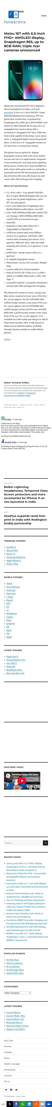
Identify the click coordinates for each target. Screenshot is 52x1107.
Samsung (10, 590)
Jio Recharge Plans (15, 970)
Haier (9, 620)
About (7, 1058)
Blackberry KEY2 (14, 670)
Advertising (9, 1070)
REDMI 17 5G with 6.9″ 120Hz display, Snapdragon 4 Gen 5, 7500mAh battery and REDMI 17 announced (27, 936)
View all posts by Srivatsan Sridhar (17, 396)
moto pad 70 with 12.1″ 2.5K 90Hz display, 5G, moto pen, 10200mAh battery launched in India (27, 886)
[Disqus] (26, 445)
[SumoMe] (48, 1104)
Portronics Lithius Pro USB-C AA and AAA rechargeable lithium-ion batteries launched (26, 876)
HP (7, 627)
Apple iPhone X (13, 560)
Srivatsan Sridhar (10, 405)
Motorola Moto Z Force (17, 1026)
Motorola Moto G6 (15, 673)
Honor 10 (10, 554)
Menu (44, 16)
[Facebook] (16, 1104)
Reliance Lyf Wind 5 (15, 1029)
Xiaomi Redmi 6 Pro (15, 660)
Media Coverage (12, 1064)
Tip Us (7, 1081)
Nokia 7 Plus (12, 564)
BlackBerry (11, 613)
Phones (7, 1046)
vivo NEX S (11, 663)
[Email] (42, 1104)
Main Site (8, 1040)
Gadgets (8, 1052)
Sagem (9, 617)
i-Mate (9, 597)
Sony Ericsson (13, 587)
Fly (7, 633)
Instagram (32, 393)
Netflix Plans (12, 960)
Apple (9, 637)
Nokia (9, 583)
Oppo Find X (12, 656)
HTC (8, 603)
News (42, 405)
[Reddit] (36, 1104)
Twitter (21, 393)
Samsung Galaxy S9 (15, 557)
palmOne (10, 623)
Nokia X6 (10, 666)
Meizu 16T (8, 407)
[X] (10, 1104)
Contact (8, 1075)
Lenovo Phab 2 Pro (15, 1019)
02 (7, 610)
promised (8, 112)
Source (7, 339)
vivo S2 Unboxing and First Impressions (25, 900)
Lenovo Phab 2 (13, 1012)
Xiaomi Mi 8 (12, 550)
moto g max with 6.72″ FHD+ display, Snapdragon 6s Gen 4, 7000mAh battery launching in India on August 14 (25, 866)
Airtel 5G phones (14, 963)
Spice (8, 630)
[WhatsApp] (22, 1104)
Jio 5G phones (13, 966)
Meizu (36, 405)
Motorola (10, 593)
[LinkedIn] (29, 1104)
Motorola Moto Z (14, 1022)
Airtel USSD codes (14, 973)
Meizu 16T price (18, 407)
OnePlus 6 (11, 547)
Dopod (9, 600)
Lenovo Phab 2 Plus (15, 1016)
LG (7, 607)
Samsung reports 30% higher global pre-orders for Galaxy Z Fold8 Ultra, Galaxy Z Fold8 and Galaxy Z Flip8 (26, 906)
